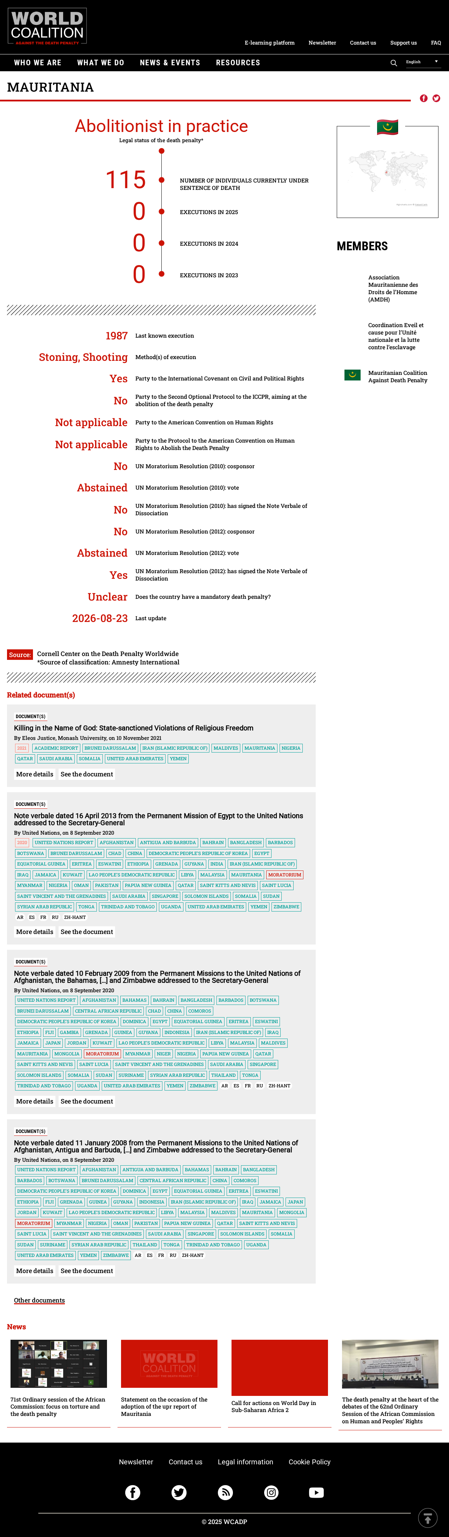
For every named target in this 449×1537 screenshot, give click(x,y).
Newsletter (322, 42)
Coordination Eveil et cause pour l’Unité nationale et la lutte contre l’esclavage (396, 336)
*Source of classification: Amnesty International (108, 662)
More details (34, 774)
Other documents (39, 1300)
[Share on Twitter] (436, 98)
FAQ (436, 42)
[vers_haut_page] (427, 1518)
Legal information (245, 1462)
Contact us (363, 42)
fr (43, 917)
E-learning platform (270, 42)
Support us (403, 42)
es (32, 917)
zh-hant (75, 917)
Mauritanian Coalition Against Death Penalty (398, 376)
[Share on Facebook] (423, 98)
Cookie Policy (309, 1462)
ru (55, 917)
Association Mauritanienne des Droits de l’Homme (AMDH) (393, 288)
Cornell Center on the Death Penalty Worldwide (108, 653)
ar (20, 917)
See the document (87, 774)
